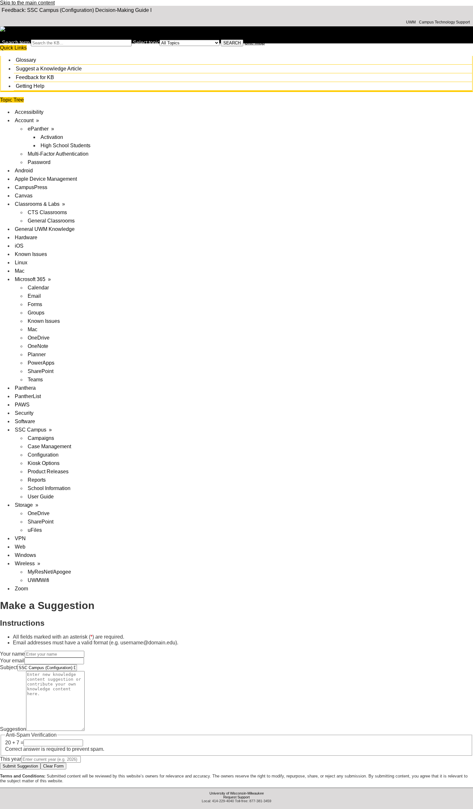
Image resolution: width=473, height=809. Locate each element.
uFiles (35, 530)
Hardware (26, 237)
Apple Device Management (46, 179)
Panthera (25, 388)
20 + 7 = (14, 742)
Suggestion (13, 729)
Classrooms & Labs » (40, 204)
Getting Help (30, 86)
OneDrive (39, 338)
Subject (8, 667)
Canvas (23, 195)
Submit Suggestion (20, 766)
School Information (49, 488)
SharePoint (40, 371)
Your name (12, 654)
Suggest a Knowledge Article (49, 68)
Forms (35, 304)
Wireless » (27, 563)
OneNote (38, 346)
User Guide (41, 496)
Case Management (49, 446)
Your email (12, 660)
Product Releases (48, 471)
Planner (37, 354)
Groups (36, 312)
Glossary (26, 60)
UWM (411, 22)
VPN (20, 538)
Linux (21, 262)
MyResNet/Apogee (49, 572)
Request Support (236, 797)
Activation (52, 137)
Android (24, 170)
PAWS (22, 404)
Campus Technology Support (444, 22)
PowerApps (41, 363)
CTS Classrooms (47, 212)
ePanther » (41, 129)
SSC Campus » (33, 429)
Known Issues (31, 254)
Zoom (21, 588)
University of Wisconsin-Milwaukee (236, 793)
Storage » (26, 505)
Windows (25, 555)
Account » (27, 120)
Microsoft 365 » (33, 279)
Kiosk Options (44, 463)
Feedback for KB (35, 77)
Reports (37, 480)
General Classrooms (51, 220)
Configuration (43, 455)
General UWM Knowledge (45, 229)
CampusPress (31, 187)
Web (20, 547)
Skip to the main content (27, 2)
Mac (19, 271)
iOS (19, 246)
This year (10, 759)
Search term (16, 42)
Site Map (255, 42)
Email (34, 296)
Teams (35, 379)
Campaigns (41, 438)
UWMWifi (38, 580)
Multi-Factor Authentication (58, 154)
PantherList (28, 396)
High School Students (65, 145)
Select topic (146, 42)
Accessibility (29, 112)
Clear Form (53, 766)
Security (24, 413)
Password (39, 162)
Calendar (38, 287)
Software (25, 421)
